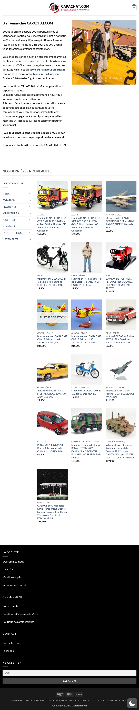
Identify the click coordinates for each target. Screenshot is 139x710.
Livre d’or (8, 569)
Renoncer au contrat (14, 584)
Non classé (9, 226)
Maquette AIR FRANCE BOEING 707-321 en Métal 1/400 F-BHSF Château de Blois (120, 222)
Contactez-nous (12, 643)
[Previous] (76, 52)
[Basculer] (30, 194)
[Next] (132, 52)
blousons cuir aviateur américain (45, 69)
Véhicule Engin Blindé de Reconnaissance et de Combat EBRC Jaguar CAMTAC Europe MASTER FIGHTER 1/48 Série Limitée (120, 451)
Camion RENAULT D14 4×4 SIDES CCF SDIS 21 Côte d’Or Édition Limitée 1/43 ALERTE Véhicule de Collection (85, 224)
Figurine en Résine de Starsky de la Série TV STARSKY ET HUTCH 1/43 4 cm (86, 281)
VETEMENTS (10, 239)
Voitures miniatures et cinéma (109, 700)
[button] (5, 8)
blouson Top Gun (43, 73)
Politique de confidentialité (18, 621)
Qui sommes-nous (13, 561)
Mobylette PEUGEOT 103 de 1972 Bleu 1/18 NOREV (86, 392)
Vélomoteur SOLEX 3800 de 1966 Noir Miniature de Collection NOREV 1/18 (51, 281)
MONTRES (9, 219)
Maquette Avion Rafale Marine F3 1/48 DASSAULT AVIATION (120, 393)
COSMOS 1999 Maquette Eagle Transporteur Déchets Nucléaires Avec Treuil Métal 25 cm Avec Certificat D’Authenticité (52, 512)
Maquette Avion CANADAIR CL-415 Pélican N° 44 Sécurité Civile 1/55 (52, 339)
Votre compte (10, 606)
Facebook (8, 650)
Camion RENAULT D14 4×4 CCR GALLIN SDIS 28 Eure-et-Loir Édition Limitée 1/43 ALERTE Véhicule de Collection (51, 224)
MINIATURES (11, 213)
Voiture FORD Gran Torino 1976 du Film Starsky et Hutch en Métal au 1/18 (120, 339)
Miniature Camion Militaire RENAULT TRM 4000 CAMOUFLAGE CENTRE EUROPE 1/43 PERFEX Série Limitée (86, 451)
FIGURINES (9, 206)
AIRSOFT (8, 193)
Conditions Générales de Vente (21, 614)
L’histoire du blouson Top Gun (71, 700)
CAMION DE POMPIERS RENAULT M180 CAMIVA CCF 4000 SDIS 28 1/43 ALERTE (119, 283)
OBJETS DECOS (12, 232)
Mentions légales (12, 577)
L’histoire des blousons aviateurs (31, 700)
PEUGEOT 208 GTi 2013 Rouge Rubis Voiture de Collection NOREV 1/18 (50, 448)
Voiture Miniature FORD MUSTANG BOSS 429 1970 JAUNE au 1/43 (51, 393)
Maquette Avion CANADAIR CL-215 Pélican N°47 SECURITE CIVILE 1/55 (86, 339)
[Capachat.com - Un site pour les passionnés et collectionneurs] (70, 7)
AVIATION (9, 200)
